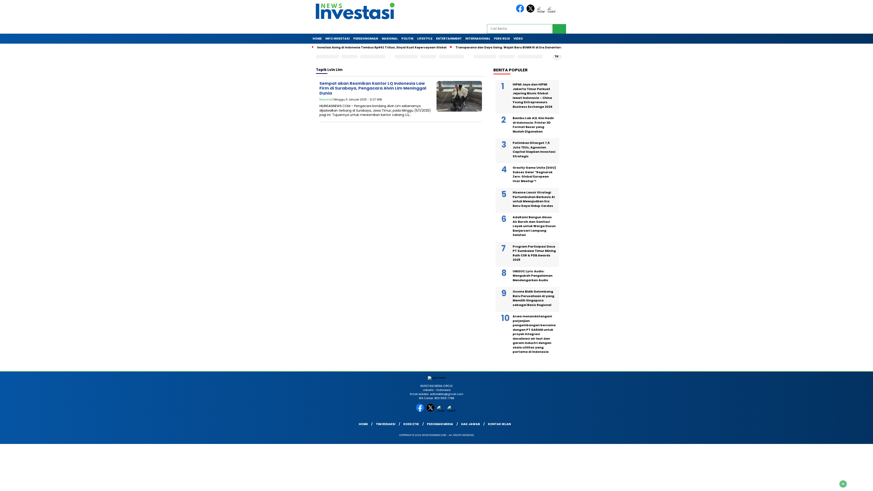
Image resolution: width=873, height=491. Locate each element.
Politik (407, 38)
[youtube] (552, 11)
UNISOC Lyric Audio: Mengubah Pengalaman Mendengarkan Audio (532, 275)
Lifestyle (424, 38)
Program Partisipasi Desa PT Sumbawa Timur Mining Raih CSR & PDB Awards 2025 (534, 253)
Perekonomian (365, 38)
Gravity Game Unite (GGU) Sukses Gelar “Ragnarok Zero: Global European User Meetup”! (534, 174)
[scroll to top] (843, 484)
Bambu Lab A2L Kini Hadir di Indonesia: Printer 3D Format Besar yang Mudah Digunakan (533, 125)
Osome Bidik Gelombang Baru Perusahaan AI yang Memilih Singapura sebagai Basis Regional (533, 298)
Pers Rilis (502, 38)
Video (518, 38)
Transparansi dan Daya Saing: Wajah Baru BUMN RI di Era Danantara (509, 47)
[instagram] (542, 11)
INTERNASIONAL (477, 38)
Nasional (390, 38)
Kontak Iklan (499, 424)
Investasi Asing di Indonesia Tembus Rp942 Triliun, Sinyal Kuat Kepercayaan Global (382, 47)
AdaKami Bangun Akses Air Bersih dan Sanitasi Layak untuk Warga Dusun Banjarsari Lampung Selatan (534, 226)
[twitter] (531, 11)
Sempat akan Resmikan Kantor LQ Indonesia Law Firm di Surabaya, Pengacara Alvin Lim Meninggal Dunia (372, 88)
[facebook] (521, 11)
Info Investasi (337, 38)
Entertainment (449, 38)
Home (317, 38)
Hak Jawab (470, 424)
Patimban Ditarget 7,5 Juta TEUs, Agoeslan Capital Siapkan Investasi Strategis (534, 149)
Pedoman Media (440, 424)
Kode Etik (411, 424)
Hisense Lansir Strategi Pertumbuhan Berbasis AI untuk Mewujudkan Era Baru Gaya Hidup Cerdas (534, 199)
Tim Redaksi (385, 424)
